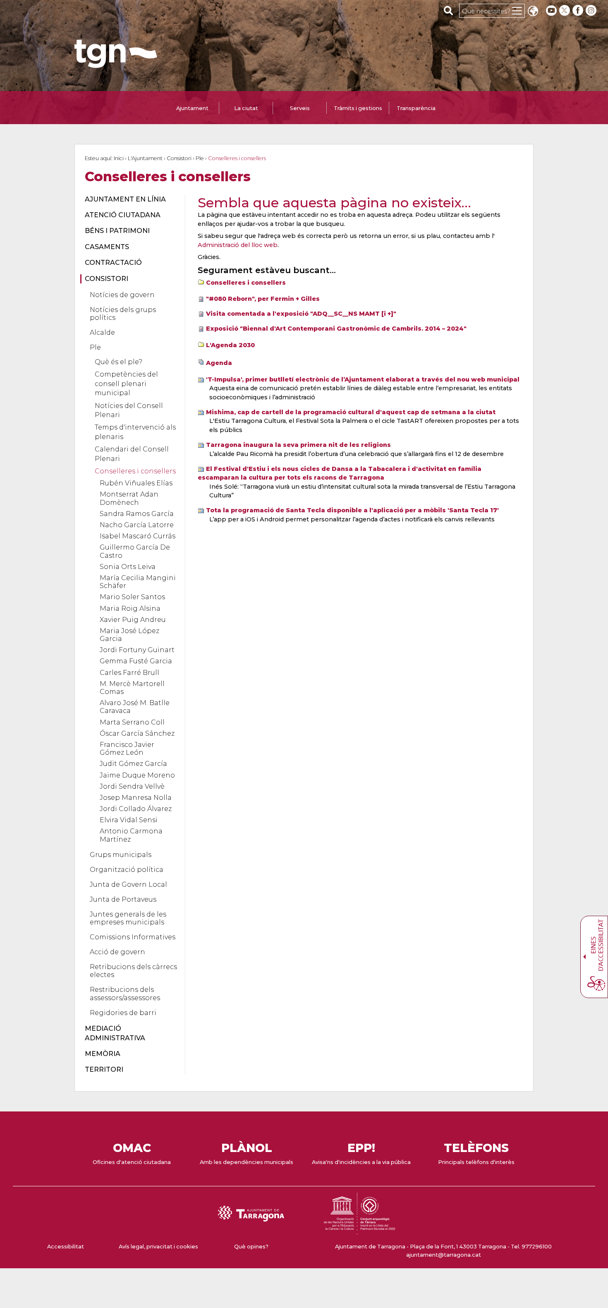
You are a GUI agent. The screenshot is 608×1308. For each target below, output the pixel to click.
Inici (119, 158)
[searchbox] (448, 10)
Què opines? (251, 1246)
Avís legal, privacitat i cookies (158, 1246)
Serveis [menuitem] (300, 108)
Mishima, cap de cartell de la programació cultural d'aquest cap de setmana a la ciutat (350, 412)
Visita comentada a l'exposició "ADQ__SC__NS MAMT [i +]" (301, 313)
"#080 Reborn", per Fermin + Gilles (263, 298)
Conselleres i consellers (246, 282)
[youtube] (551, 10)
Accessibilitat (65, 1246)
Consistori (179, 158)
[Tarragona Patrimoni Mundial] (359, 1230)
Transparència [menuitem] (416, 108)
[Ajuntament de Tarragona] (115, 64)
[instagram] (591, 10)
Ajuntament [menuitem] (192, 108)
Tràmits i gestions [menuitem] (358, 108)
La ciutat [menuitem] (246, 108)
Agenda (219, 363)
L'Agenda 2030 (230, 345)
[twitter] (565, 10)
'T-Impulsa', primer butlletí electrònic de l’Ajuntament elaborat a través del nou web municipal (362, 379)
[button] (533, 11)
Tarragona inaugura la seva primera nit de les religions (298, 445)
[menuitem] (130, 199)
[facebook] (578, 10)
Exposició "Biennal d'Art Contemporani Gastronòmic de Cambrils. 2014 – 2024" (336, 328)
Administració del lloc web (238, 245)
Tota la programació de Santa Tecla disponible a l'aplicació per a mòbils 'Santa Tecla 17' (352, 510)
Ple (200, 158)
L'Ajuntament (145, 158)
